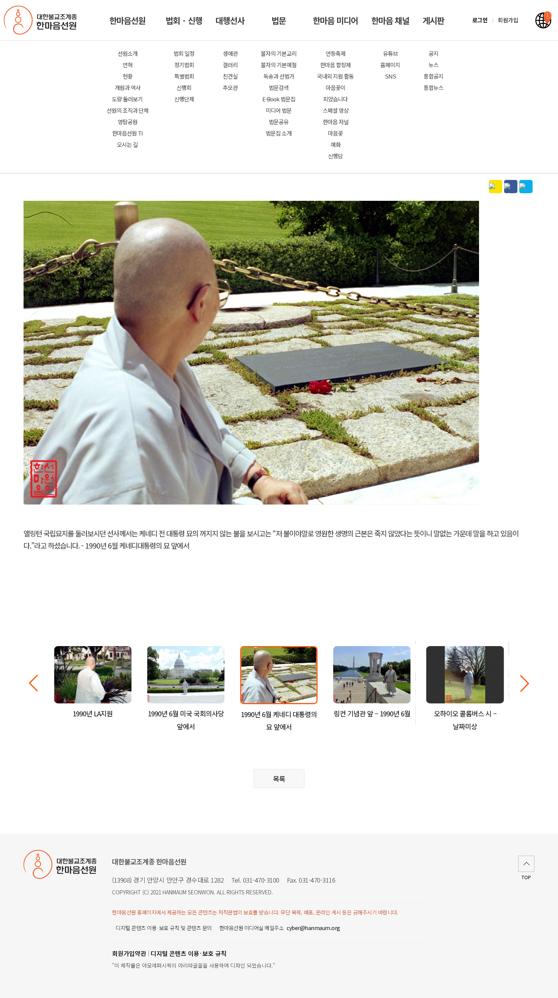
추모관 (230, 87)
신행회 (184, 87)
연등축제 (335, 53)
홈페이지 (390, 65)
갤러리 (230, 65)
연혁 (127, 65)
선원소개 (127, 53)
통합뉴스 (433, 87)
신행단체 (184, 99)
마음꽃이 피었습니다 (335, 93)
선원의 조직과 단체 (127, 110)
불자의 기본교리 (278, 53)
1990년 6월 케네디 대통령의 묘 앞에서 (279, 720)
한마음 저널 (335, 122)
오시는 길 (127, 144)
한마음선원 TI (127, 133)
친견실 (230, 76)
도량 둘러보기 (127, 99)
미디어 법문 (279, 110)
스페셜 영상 (335, 110)
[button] (524, 683)
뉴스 (433, 65)
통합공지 (433, 76)
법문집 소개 (279, 133)
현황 (127, 76)
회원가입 (508, 20)
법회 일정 (183, 53)
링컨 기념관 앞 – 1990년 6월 (372, 713)
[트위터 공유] (526, 186)
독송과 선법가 (278, 76)
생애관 (230, 53)
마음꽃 (335, 133)
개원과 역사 (127, 87)
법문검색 (278, 87)
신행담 (335, 156)
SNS (390, 76)
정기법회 (184, 65)
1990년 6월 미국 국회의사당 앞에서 (186, 719)
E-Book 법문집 (278, 99)
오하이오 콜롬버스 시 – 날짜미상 (465, 719)
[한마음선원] (42, 20)
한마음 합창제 (335, 65)
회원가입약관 (129, 953)
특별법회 (184, 76)
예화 (335, 144)
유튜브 (390, 53)
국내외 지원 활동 (335, 76)
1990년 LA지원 (93, 713)
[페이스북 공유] (510, 186)
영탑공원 (127, 122)
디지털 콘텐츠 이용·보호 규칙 (189, 953)
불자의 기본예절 (278, 65)
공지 (433, 53)
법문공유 (278, 122)
